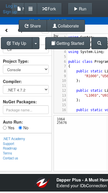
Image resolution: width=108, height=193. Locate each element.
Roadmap (10, 148)
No (25, 127)
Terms (7, 153)
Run (82, 9)
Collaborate (68, 26)
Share (35, 26)
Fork (51, 9)
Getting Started (69, 43)
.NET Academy (14, 138)
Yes (10, 127)
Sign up (10, 11)
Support (8, 143)
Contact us (10, 158)
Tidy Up (18, 43)
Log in (11, 6)
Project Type (15, 61)
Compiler (11, 81)
